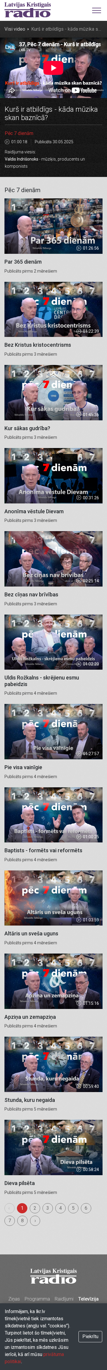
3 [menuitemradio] (47, 1208)
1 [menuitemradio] (22, 1208)
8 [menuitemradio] (22, 1220)
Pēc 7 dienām (19, 133)
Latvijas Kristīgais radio (27, 9)
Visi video (14, 29)
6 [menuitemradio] (86, 1208)
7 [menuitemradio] (9, 1220)
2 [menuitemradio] (35, 1208)
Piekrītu (90, 1336)
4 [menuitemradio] (60, 1208)
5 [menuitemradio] (73, 1208)
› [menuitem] (35, 1220)
